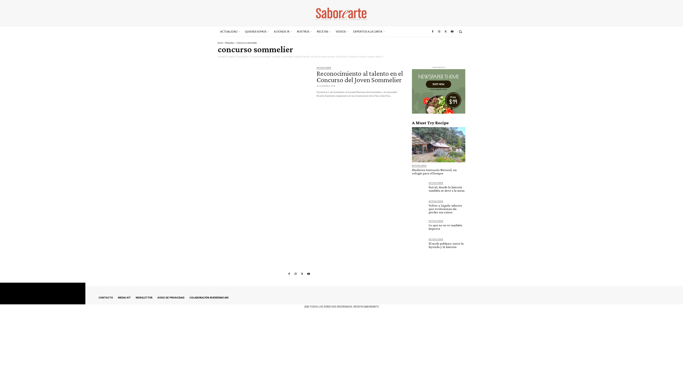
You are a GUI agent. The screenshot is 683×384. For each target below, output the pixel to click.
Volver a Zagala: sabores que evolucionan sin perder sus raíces (445, 209)
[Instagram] (439, 31)
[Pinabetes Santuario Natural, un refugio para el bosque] (438, 144)
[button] (460, 32)
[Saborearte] (341, 13)
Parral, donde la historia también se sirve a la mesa (447, 188)
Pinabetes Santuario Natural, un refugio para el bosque (434, 171)
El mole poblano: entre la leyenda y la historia (446, 245)
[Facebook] (433, 31)
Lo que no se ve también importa (445, 226)
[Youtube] (452, 31)
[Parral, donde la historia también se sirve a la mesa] (419, 188)
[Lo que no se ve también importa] (419, 226)
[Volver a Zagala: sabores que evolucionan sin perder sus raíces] (419, 207)
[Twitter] (445, 31)
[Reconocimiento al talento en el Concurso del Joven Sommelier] (264, 93)
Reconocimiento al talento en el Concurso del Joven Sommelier (360, 76)
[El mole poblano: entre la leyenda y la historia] (419, 245)
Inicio (220, 42)
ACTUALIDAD (324, 67)
